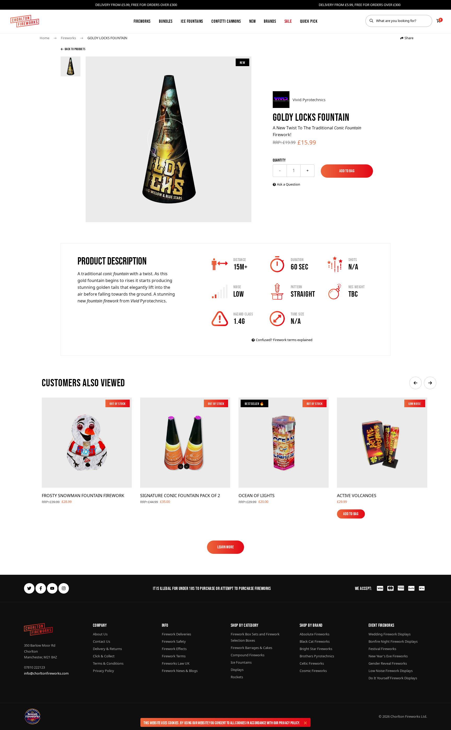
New (252, 21)
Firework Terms (174, 656)
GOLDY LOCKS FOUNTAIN (107, 38)
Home (44, 38)
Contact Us (101, 641)
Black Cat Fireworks (315, 641)
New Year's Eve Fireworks (388, 656)
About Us (100, 634)
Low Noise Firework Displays (391, 670)
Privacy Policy (289, 723)
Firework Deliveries (176, 634)
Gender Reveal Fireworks (388, 663)
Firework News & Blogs (180, 670)
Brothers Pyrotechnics (317, 656)
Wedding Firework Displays (390, 634)
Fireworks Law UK (175, 663)
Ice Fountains (192, 21)
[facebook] (40, 588)
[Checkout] (438, 21)
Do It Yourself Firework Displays (393, 678)
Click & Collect (104, 656)
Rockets (237, 677)
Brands (270, 21)
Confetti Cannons (226, 21)
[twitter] (29, 588)
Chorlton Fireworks (405, 716)
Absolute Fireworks (314, 634)
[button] (415, 383)
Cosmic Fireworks (313, 670)
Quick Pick (309, 21)
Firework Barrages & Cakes (251, 647)
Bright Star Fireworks (316, 648)
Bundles (166, 21)
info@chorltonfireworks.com (46, 673)
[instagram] (63, 588)
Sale (288, 21)
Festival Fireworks (382, 648)
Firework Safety (174, 641)
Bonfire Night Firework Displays (393, 641)
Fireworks (142, 21)
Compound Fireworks (247, 655)
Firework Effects (174, 648)
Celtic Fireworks (312, 663)
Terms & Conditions (108, 663)
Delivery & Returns (107, 648)
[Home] (24, 21)
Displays (237, 669)
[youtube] (52, 588)
